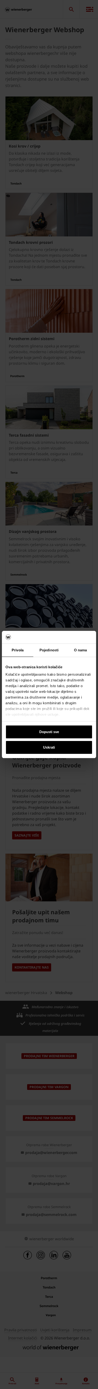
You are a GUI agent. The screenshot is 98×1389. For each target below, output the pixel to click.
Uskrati (49, 747)
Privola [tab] (18, 650)
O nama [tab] (80, 650)
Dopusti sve (49, 732)
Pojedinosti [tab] (49, 650)
